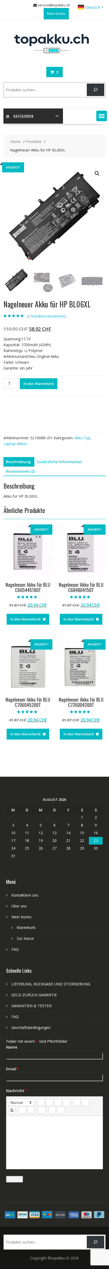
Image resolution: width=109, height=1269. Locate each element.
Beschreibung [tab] (18, 461)
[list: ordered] (77, 1102)
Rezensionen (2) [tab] (20, 471)
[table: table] (41, 1110)
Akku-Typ (82, 437)
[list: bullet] (85, 1102)
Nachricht (17, 1090)
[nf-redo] (60, 1110)
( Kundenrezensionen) (46, 316)
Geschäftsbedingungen (31, 1027)
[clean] (66, 1102)
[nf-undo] (52, 1110)
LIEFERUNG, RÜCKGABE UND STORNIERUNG (50, 983)
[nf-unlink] (31, 1110)
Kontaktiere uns (24, 895)
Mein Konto (56, 13)
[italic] (49, 1102)
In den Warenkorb (39, 383)
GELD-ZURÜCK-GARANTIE (34, 994)
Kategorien (23, 116)
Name (11, 1047)
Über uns (19, 906)
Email (13, 1068)
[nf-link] (22, 1110)
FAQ (15, 949)
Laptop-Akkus (15, 443)
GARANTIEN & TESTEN (31, 1005)
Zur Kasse (25, 938)
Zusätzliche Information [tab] (59, 461)
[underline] (58, 1102)
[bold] (41, 1102)
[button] (101, 116)
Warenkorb (26, 927)
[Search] (95, 90)
